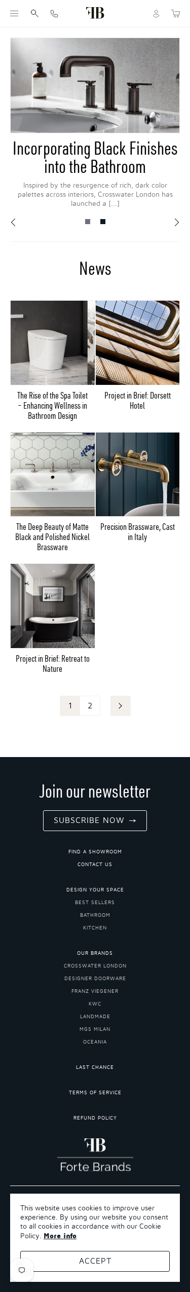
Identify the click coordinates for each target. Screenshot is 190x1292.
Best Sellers (95, 902)
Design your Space (95, 889)
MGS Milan (95, 1029)
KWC (95, 1004)
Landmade (95, 1016)
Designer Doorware (95, 978)
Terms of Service (95, 1092)
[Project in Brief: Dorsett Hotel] (138, 343)
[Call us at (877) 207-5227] (54, 13)
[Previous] (14, 222)
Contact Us (95, 864)
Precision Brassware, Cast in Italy (137, 532)
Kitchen (95, 927)
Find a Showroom (95, 851)
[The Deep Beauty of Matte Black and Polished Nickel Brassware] (53, 475)
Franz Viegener (95, 991)
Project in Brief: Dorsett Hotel (137, 400)
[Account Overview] (156, 14)
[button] (14, 14)
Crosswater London (95, 965)
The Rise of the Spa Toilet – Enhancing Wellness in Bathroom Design (52, 405)
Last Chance (95, 1067)
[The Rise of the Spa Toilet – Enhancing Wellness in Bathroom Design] (53, 343)
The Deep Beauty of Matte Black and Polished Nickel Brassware (52, 537)
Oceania (95, 1042)
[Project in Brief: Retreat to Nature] (53, 606)
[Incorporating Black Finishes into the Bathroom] (95, 85)
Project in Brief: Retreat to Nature (53, 663)
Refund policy (95, 1118)
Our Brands (95, 953)
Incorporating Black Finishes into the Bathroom (95, 156)
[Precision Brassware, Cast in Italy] (138, 475)
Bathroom (95, 915)
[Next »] (120, 706)
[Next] (176, 222)
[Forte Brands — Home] (95, 13)
